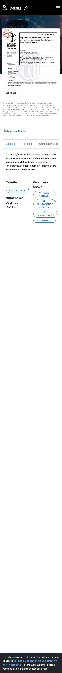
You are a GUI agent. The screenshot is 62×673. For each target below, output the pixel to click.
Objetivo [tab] (10, 143)
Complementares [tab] (48, 143)
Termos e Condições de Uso (30, 660)
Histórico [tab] (27, 143)
